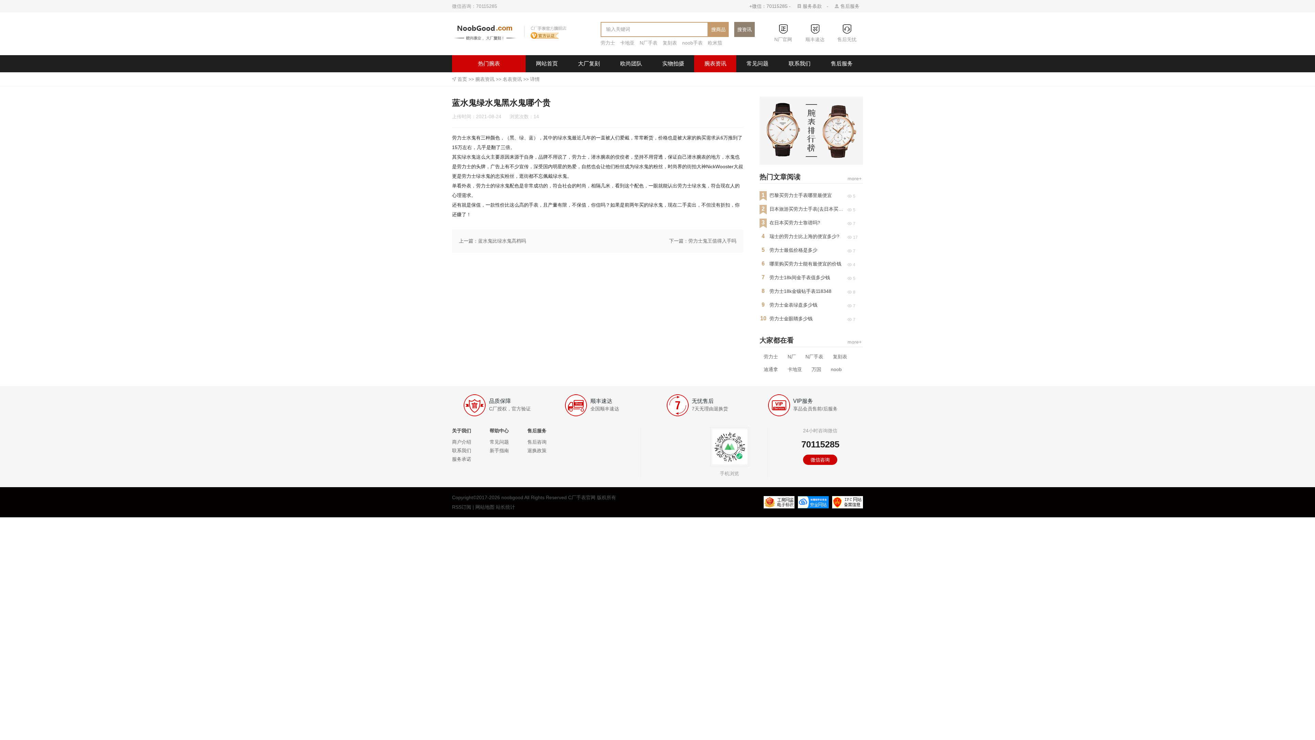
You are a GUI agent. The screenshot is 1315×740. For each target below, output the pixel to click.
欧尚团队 (631, 63)
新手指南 (499, 450)
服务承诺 (461, 459)
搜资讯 (744, 29)
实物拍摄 (673, 63)
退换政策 (537, 450)
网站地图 (484, 507)
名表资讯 (512, 79)
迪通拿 (771, 369)
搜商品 (718, 29)
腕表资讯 (715, 63)
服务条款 (812, 6)
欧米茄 (715, 43)
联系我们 (800, 63)
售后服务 (850, 6)
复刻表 (670, 43)
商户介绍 (461, 442)
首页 (462, 79)
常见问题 (757, 63)
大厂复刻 (589, 63)
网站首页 (547, 63)
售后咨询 (537, 442)
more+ (855, 178)
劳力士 (608, 43)
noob (836, 369)
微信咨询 (820, 460)
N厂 (792, 356)
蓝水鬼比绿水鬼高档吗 (502, 241)
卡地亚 (627, 43)
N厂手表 (649, 43)
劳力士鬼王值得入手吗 (712, 241)
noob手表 (692, 43)
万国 (816, 369)
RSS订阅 (461, 507)
